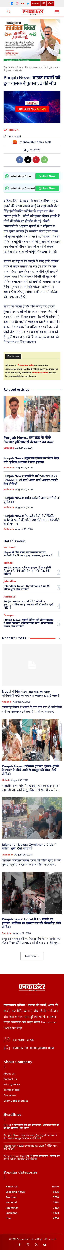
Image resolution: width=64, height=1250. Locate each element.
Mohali (8, 562)
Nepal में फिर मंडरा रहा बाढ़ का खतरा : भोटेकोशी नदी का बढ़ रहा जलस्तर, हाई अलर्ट (28, 553)
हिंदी (43, 3)
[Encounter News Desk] (16, 142)
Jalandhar (10, 581)
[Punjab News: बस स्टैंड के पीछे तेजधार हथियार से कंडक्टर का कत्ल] (32, 414)
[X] (27, 159)
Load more (30, 956)
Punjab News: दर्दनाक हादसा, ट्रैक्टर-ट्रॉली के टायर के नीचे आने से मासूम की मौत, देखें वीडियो (27, 570)
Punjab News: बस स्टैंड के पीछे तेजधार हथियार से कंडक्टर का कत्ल (29, 439)
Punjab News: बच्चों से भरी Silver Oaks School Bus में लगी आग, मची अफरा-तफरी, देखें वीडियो (31, 480)
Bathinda (9, 67)
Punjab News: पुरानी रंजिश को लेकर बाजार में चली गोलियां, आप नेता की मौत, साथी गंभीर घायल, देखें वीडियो (28, 623)
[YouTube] (22, 3)
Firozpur (9, 615)
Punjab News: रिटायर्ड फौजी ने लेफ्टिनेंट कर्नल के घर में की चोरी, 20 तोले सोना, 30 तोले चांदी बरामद (31, 520)
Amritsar (9, 596)
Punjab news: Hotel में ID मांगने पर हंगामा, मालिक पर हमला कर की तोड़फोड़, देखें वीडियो (28, 604)
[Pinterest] (36, 159)
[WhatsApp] (44, 159)
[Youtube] (44, 1245)
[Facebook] (12, 3)
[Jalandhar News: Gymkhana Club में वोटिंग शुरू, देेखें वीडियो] (32, 818)
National (9, 547)
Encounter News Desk (37, 142)
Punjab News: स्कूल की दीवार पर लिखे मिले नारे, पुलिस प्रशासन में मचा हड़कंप (31, 460)
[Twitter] (28, 3)
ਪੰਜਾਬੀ (50, 3)
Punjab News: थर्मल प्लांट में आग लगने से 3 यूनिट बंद (31, 500)
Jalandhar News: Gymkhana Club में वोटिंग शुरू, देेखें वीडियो (26, 587)
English (35, 3)
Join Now (48, 176)
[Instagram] (17, 3)
